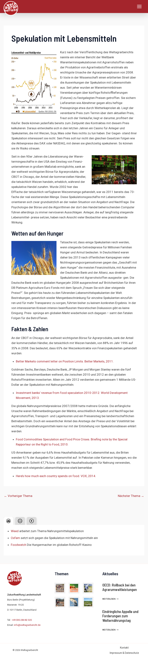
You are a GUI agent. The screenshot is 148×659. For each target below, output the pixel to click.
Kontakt (124, 647)
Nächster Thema (131, 496)
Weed (15, 531)
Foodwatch (18, 545)
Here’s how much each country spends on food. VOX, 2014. (56, 476)
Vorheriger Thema (18, 496)
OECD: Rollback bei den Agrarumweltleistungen (119, 587)
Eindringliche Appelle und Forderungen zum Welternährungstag (120, 616)
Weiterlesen (110, 599)
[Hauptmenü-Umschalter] (139, 6)
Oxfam (15, 538)
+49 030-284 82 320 (22, 620)
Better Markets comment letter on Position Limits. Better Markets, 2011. (65, 361)
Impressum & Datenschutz (124, 652)
